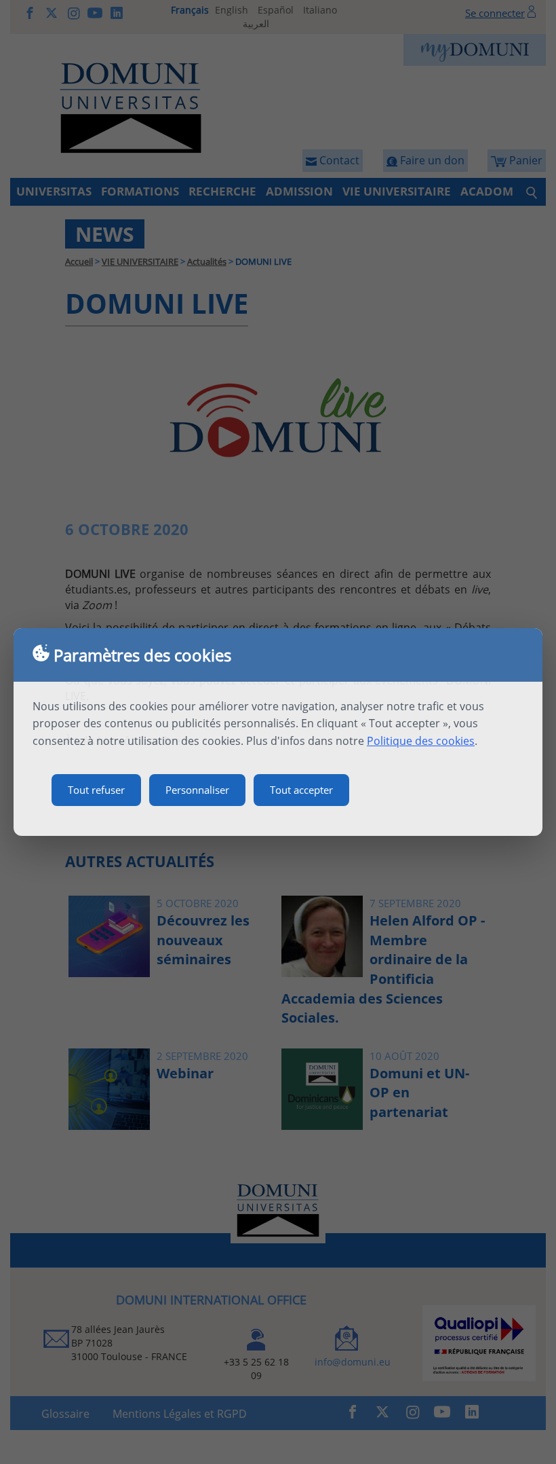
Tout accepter (301, 790)
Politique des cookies (421, 740)
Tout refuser (96, 790)
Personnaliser (197, 790)
